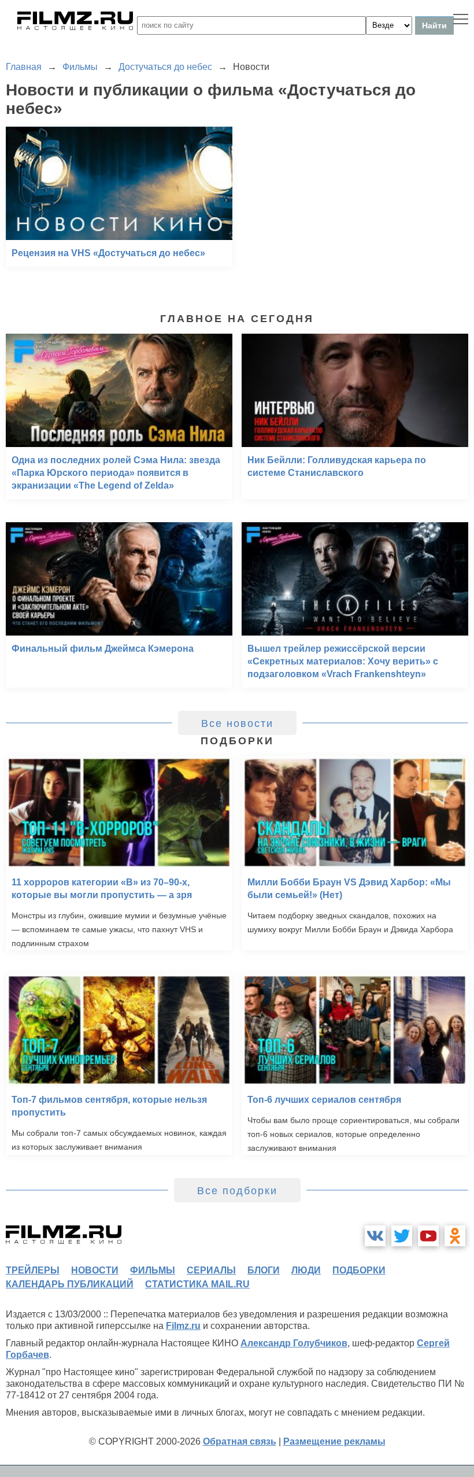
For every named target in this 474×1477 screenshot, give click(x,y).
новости (94, 1270)
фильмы (152, 1270)
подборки (359, 1270)
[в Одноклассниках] (455, 1235)
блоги (263, 1270)
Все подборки (237, 1191)
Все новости (237, 723)
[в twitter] (401, 1235)
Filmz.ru (183, 1326)
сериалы (211, 1270)
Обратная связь (239, 1441)
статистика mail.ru (197, 1284)
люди (306, 1270)
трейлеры (33, 1270)
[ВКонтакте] (375, 1235)
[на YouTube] (428, 1235)
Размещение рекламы (334, 1441)
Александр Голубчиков (293, 1343)
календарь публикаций (70, 1284)
